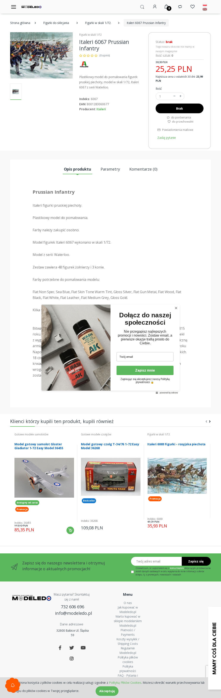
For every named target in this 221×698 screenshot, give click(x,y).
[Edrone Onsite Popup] (110, 349)
